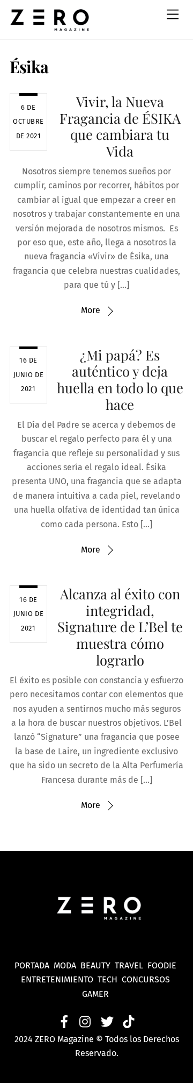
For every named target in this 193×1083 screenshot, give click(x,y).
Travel (131, 965)
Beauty (97, 965)
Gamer (96, 994)
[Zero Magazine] (50, 25)
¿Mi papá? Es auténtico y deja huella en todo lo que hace (120, 379)
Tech (110, 979)
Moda (67, 965)
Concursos (147, 979)
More (90, 310)
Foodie (161, 965)
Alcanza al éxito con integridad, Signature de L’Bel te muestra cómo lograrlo (120, 626)
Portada (31, 965)
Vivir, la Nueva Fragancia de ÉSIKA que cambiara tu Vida (120, 126)
